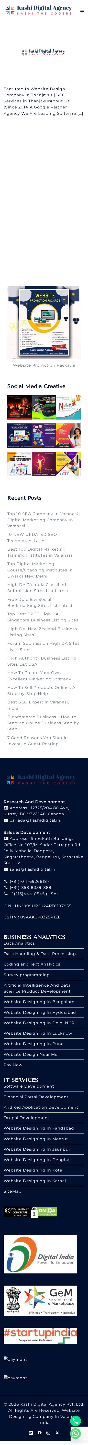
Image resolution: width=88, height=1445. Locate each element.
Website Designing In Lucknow (38, 1033)
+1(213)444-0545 (27, 894)
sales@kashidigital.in (32, 869)
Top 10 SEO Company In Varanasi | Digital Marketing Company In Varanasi (44, 520)
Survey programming (27, 975)
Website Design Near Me (31, 1054)
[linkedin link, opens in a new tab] (31, 1432)
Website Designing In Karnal (35, 1181)
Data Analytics (19, 943)
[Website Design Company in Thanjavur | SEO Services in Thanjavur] (44, 52)
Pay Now (13, 1065)
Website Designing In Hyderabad (40, 1012)
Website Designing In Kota (33, 1170)
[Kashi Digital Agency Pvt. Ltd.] (38, 10)
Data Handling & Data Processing (40, 953)
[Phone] (75, 1421)
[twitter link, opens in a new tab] (57, 1432)
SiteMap (13, 1191)
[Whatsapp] (75, 1433)
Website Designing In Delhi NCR (39, 1023)
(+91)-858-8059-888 (30, 887)
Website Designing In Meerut (36, 1139)
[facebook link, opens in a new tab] (40, 1432)
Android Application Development (41, 1107)
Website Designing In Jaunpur (37, 1149)
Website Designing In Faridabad (39, 1128)
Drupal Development (27, 1117)
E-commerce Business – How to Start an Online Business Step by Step (43, 723)
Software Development (29, 1086)
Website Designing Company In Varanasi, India (44, 1416)
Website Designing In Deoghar (37, 1159)
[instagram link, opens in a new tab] (48, 1432)
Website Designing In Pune (34, 1043)
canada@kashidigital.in (34, 820)
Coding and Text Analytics (32, 964)
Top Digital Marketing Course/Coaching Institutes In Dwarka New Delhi (40, 569)
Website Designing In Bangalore (39, 1001)
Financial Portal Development (36, 1097)
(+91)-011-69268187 (29, 881)
